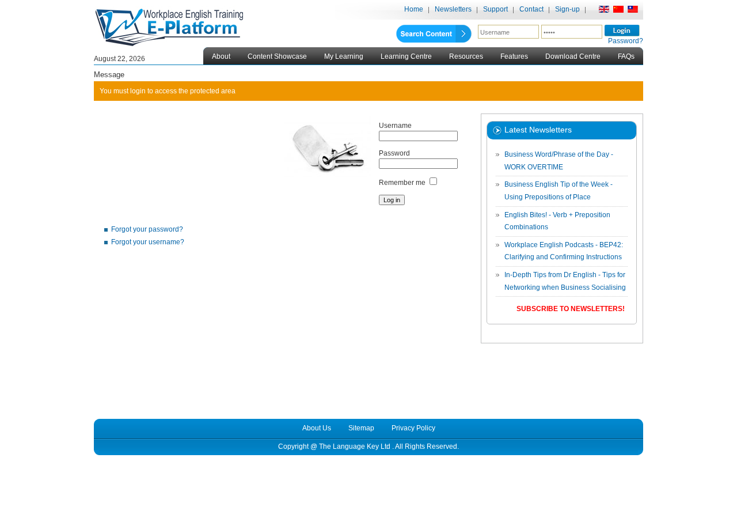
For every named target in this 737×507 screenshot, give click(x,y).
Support (495, 9)
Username (395, 126)
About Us (316, 428)
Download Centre (573, 56)
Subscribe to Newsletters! (570, 309)
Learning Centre (406, 56)
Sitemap (361, 428)
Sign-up (567, 9)
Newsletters (453, 9)
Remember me (402, 183)
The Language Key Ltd (354, 446)
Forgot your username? (147, 242)
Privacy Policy (413, 428)
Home (413, 9)
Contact (531, 9)
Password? (625, 41)
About (221, 56)
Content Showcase (277, 56)
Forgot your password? (147, 229)
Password (394, 153)
